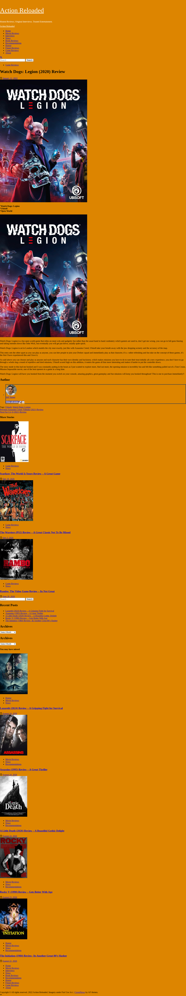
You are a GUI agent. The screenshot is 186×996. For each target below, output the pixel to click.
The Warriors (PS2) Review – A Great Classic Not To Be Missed (35, 532)
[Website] (20, 402)
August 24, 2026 (10, 713)
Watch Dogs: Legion (22, 407)
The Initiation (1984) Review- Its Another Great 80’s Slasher (31, 620)
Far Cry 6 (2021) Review (13, 412)
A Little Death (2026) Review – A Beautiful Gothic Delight (31, 616)
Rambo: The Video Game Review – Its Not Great (27, 591)
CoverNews (80, 992)
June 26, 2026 (9, 596)
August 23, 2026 (10, 897)
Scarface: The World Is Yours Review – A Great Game (30, 473)
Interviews (9, 36)
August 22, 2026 (10, 961)
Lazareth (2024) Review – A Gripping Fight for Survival (29, 611)
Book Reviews (11, 40)
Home (8, 31)
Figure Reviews (12, 48)
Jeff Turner (10, 397)
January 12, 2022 (10, 78)
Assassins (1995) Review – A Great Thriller (24, 613)
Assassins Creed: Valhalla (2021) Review (21, 409)
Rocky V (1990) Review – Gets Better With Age (26, 618)
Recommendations (13, 43)
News (7, 38)
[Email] (23, 402)
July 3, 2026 (8, 538)
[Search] (1, 57)
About (8, 53)
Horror (8, 45)
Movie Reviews (12, 33)
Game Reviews (12, 50)
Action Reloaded (22, 10)
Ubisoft (8, 407)
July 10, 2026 (8, 479)
